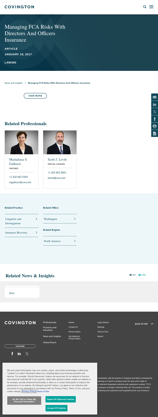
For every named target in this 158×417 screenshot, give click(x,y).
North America (52, 241)
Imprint (100, 336)
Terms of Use (102, 332)
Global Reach (49, 342)
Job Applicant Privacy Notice (75, 337)
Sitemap (100, 327)
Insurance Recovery (16, 232)
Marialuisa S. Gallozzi (18, 161)
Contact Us (73, 327)
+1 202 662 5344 (18, 177)
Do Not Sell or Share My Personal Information (24, 400)
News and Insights (14, 83)
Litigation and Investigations (13, 221)
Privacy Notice (75, 332)
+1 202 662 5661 (57, 172)
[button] (133, 275)
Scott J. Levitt (57, 159)
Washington (50, 219)
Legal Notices (103, 322)
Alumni (71, 322)
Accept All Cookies (56, 408)
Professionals (49, 322)
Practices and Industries (49, 328)
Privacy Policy (29, 391)
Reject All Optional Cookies (60, 399)
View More (35, 96)
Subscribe (20, 346)
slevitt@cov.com (56, 178)
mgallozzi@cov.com (20, 182)
